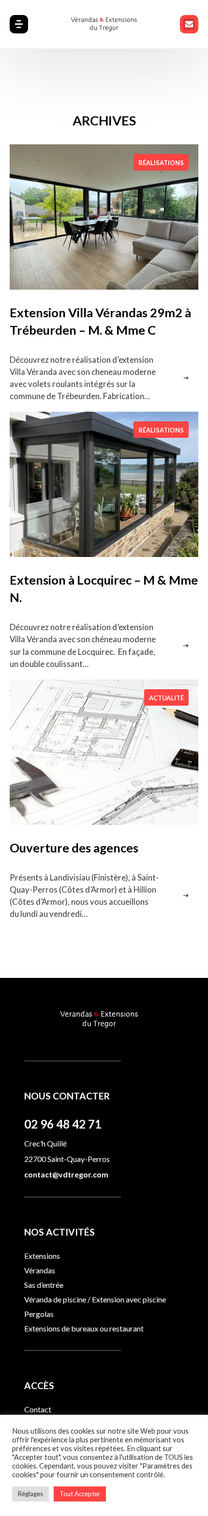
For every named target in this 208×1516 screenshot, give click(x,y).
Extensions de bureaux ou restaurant (84, 1328)
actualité (166, 698)
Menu (189, 24)
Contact (37, 1409)
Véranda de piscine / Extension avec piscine (95, 1299)
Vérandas (39, 1270)
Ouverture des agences (74, 847)
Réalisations (161, 163)
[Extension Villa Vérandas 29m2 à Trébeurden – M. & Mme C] (104, 217)
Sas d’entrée (43, 1284)
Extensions (42, 1255)
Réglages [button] (30, 1494)
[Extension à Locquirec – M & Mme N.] (104, 484)
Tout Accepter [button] (79, 1494)
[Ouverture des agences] (104, 752)
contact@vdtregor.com (66, 1174)
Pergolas (39, 1313)
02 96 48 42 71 (63, 1124)
